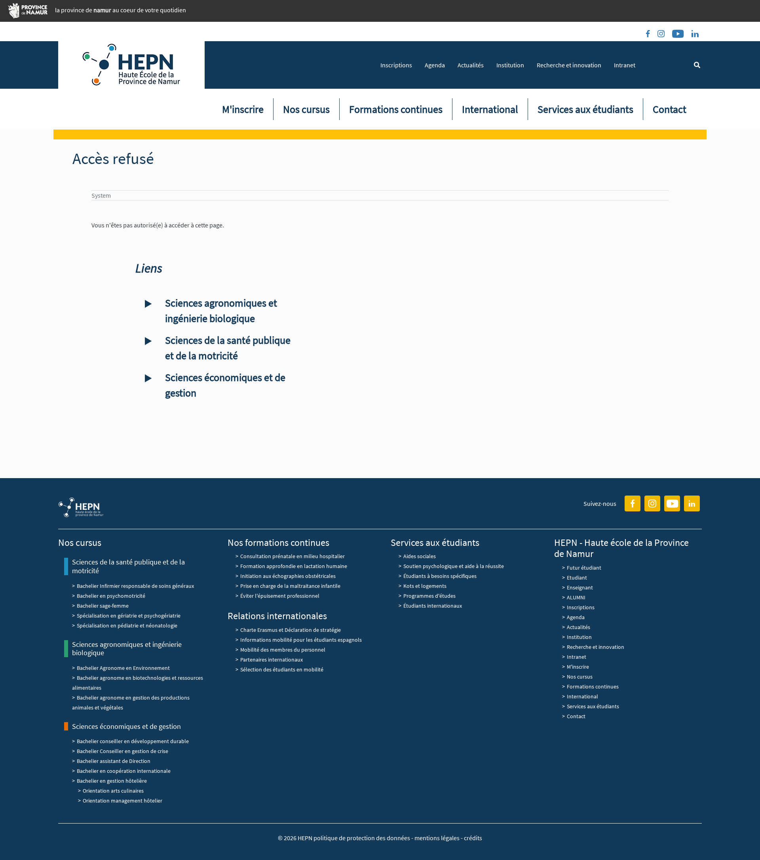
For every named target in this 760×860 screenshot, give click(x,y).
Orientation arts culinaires (113, 790)
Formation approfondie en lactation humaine (293, 566)
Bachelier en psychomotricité (111, 595)
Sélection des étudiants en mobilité (281, 669)
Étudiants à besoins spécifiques (440, 576)
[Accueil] (131, 65)
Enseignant (580, 587)
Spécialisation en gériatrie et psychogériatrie (128, 615)
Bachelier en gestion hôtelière (112, 780)
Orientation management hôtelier (122, 800)
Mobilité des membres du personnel (282, 649)
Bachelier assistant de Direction (113, 761)
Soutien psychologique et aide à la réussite (453, 566)
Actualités (471, 65)
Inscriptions (396, 65)
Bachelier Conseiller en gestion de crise (122, 751)
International (490, 109)
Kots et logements (424, 585)
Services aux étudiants (585, 109)
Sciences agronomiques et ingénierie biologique (221, 310)
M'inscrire (243, 109)
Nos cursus (306, 109)
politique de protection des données (362, 838)
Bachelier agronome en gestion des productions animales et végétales (131, 702)
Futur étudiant (584, 567)
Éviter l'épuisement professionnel (279, 595)
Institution (510, 65)
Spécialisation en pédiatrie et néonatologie (127, 625)
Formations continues (396, 109)
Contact (669, 109)
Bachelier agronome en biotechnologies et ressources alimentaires (137, 682)
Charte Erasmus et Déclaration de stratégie (291, 629)
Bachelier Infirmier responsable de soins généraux (135, 585)
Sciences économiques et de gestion (225, 385)
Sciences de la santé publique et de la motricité (228, 348)
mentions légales (437, 838)
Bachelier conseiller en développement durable (133, 741)
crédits (473, 838)
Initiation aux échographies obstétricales (288, 576)
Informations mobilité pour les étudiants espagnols (301, 639)
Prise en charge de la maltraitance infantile (290, 585)
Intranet (624, 65)
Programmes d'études (429, 595)
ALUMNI (576, 597)
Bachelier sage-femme (103, 605)
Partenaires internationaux (271, 659)
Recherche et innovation (569, 65)
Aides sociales (419, 556)
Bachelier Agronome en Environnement (123, 667)
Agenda (435, 65)
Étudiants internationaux (432, 605)
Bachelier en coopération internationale (124, 770)
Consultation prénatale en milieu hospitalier (292, 556)
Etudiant (577, 577)
